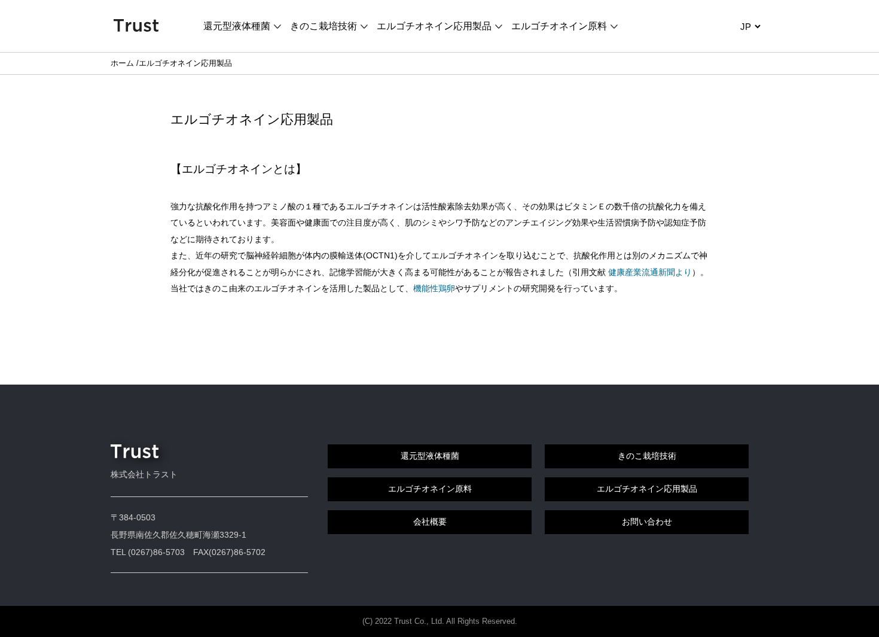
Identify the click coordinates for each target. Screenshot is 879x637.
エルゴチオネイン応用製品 (434, 26)
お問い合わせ (647, 521)
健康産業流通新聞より (650, 272)
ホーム (122, 63)
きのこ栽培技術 (323, 26)
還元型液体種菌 (236, 26)
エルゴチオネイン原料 (559, 26)
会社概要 (430, 521)
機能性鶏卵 (434, 288)
